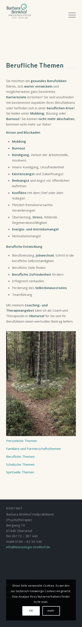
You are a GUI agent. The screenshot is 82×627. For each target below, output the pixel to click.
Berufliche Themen (20, 456)
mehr (50, 611)
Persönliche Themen (21, 440)
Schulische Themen (20, 464)
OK (31, 611)
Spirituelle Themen (20, 472)
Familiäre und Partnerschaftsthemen (33, 448)
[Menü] (70, 14)
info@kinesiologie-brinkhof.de (28, 547)
